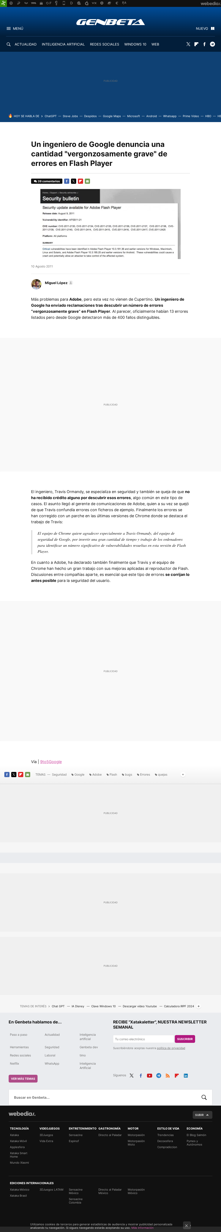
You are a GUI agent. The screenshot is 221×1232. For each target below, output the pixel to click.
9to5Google (51, 761)
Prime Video (191, 116)
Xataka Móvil (18, 1141)
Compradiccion (167, 1147)
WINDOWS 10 (135, 44)
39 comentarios (49, 181)
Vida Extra (46, 1141)
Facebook (204, 44)
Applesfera (17, 1147)
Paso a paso (18, 1034)
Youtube (149, 1074)
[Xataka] (3, 3)
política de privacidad (171, 1048)
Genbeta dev (89, 1047)
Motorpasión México (136, 1191)
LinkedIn (185, 1074)
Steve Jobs (70, 116)
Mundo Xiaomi (19, 1162)
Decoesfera (165, 1141)
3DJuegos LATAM (51, 1189)
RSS (167, 1074)
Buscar (204, 1097)
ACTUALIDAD (26, 44)
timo (83, 1055)
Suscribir (185, 1039)
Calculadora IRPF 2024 (179, 1006)
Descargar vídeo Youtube (140, 1006)
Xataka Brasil (18, 1195)
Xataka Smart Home (18, 1154)
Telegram (212, 44)
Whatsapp (170, 116)
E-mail (87, 181)
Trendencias (165, 1135)
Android (151, 116)
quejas (162, 774)
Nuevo (202, 28)
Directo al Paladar (110, 1135)
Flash (113, 774)
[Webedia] (22, 1113)
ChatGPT (51, 116)
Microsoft (133, 116)
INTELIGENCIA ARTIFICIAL (63, 44)
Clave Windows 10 (104, 1006)
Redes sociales (20, 1055)
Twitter (188, 44)
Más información (142, 1227)
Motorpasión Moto (136, 1142)
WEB (155, 44)
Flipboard (196, 44)
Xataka (14, 1135)
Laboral (50, 1055)
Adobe (97, 774)
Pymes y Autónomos (194, 1142)
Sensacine (76, 1135)
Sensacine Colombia (76, 1200)
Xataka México (19, 1189)
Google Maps (112, 116)
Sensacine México (76, 1191)
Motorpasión (136, 1135)
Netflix (14, 1063)
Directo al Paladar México (110, 1191)
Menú (18, 28)
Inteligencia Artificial (88, 1066)
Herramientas (19, 1047)
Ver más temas (23, 1078)
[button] (58, 282)
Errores (145, 774)
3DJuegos (46, 1135)
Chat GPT (58, 1006)
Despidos (90, 116)
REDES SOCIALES (104, 44)
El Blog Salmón (196, 1135)
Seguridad (59, 774)
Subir (199, 1115)
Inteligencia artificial (88, 1037)
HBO (208, 116)
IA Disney (78, 1006)
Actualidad (52, 1034)
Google (79, 774)
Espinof (74, 1141)
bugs (128, 774)
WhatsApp (52, 1063)
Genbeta (110, 22)
